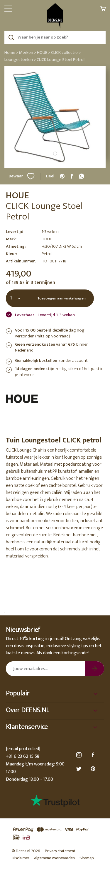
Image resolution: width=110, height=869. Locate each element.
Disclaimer (20, 858)
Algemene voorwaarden (54, 858)
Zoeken (11, 37)
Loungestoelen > (20, 59)
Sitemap (86, 858)
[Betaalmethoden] (55, 834)
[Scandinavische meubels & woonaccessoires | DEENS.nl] (55, 16)
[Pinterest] (93, 769)
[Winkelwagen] (103, 10)
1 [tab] (55, 153)
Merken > (27, 52)
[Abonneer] (94, 668)
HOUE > (43, 52)
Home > (11, 52)
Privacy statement (60, 851)
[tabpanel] (55, 117)
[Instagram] (79, 755)
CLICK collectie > (66, 52)
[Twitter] (79, 769)
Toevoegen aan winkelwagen (61, 298)
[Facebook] (93, 755)
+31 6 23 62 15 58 (22, 756)
